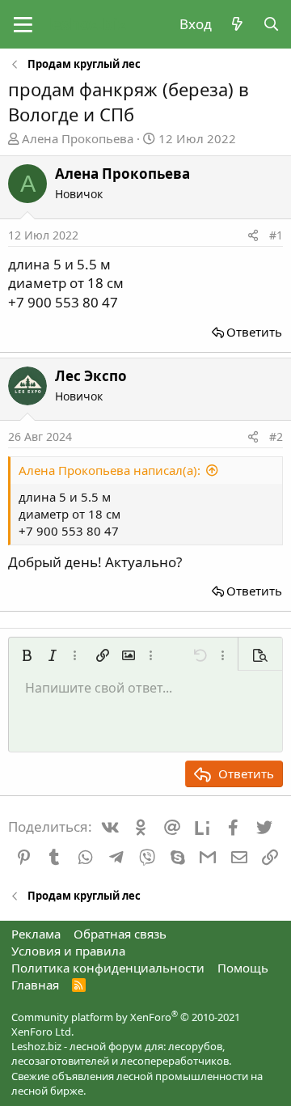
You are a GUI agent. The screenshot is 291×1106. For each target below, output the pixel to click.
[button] (23, 24)
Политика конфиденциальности (108, 968)
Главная (35, 985)
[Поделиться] (253, 235)
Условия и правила (68, 951)
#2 (276, 436)
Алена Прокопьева (77, 138)
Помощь (242, 968)
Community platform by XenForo (125, 1024)
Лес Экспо (91, 376)
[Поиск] (271, 24)
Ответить (254, 332)
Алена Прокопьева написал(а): (109, 470)
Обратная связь (120, 934)
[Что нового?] (237, 24)
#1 (276, 235)
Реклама (36, 934)
